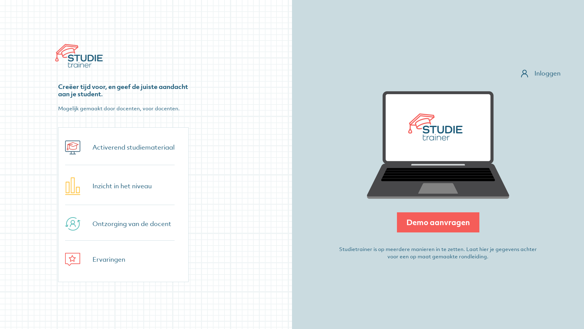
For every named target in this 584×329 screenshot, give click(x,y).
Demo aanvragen (438, 222)
